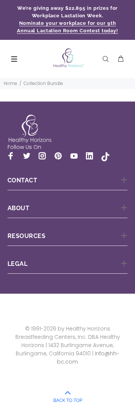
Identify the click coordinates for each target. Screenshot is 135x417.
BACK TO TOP (67, 400)
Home (10, 83)
